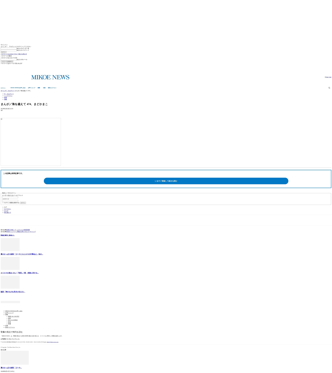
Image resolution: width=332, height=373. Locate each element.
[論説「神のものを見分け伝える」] (10, 288)
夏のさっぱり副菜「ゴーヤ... (11, 368)
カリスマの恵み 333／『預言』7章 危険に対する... (20, 273)
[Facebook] (328, 66)
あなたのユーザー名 (23, 48)
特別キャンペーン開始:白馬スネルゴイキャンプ (21, 231)
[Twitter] (330, 66)
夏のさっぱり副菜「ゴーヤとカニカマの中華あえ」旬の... (22, 254)
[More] (16, 113)
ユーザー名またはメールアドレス (12, 195)
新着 (5, 97)
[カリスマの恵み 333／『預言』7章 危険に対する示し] (10, 269)
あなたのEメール (22, 59)
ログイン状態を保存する (11, 202)
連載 (5, 99)
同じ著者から (10, 235)
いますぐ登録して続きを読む (166, 181)
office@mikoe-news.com (52, 342)
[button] (329, 88)
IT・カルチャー (10, 90)
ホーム (3, 90)
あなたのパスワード (23, 50)
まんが (6, 210)
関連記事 (3, 235)
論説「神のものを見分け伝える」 (13, 292)
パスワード (5, 199)
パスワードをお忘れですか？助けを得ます (14, 54)
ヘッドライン (8, 95)
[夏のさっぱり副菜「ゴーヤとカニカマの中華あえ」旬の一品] (10, 250)
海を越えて (7, 212)
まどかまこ (7, 209)
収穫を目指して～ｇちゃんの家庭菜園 (18, 230)
